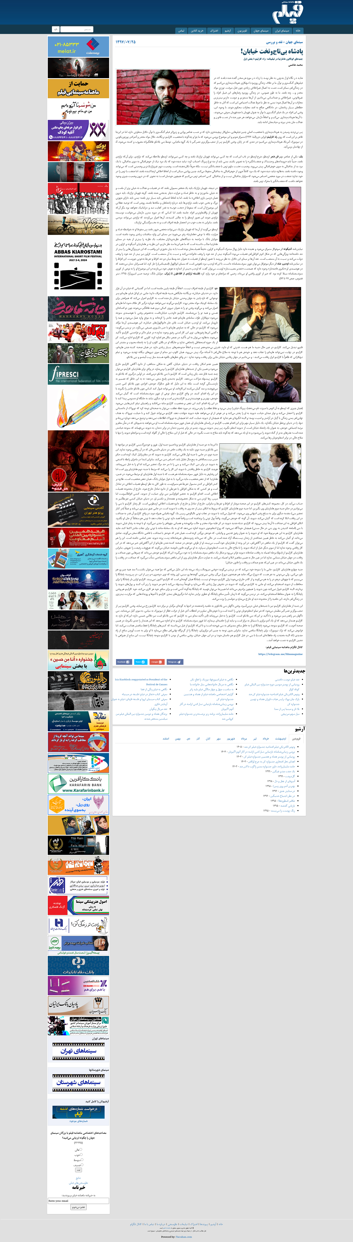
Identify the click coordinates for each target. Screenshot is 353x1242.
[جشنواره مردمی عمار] (78, 579)
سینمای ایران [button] (282, 30)
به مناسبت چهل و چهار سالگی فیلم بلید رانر (211, 689)
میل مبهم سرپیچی (290, 713)
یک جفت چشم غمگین (284, 771)
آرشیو (228, 30)
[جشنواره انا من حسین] (78, 660)
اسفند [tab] (166, 738)
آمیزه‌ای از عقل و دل (285, 781)
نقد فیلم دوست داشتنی (287, 679)
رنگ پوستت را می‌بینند (283, 810)
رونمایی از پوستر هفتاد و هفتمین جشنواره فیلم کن (269, 756)
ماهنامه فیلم (167, 1228)
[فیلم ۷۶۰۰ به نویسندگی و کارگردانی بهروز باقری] (78, 224)
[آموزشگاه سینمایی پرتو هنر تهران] (78, 509)
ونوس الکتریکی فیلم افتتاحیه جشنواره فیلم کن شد (274, 694)
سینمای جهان (261, 30)
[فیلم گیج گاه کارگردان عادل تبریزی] (78, 332)
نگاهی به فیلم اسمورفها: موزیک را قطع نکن (211, 679)
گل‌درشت (290, 776)
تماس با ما (149, 1224)
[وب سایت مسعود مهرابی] (78, 407)
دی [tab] (188, 738)
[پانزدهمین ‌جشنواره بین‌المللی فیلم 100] (78, 67)
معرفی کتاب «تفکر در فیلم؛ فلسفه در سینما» (144, 694)
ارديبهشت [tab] (280, 738)
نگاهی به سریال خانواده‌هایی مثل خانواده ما (211, 684)
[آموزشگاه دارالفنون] (78, 680)
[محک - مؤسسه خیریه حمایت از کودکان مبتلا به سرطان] (78, 108)
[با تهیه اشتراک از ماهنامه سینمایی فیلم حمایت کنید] (78, 88)
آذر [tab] (198, 738)
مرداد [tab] (244, 738)
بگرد (55, 29)
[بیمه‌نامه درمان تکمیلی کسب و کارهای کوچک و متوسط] (78, 46)
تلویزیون (242, 30)
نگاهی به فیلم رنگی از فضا (154, 689)
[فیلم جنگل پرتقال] (78, 353)
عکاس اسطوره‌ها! (286, 800)
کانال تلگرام (136, 1224)
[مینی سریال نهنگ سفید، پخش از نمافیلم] (78, 171)
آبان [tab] (208, 738)
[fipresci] (78, 374)
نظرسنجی (172, 1224)
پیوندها (204, 1224)
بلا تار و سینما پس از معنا (286, 709)
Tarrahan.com (184, 1236)
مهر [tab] (218, 738)
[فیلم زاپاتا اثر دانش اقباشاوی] (78, 460)
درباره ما (161, 1224)
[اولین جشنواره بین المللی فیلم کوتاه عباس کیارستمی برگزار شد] (78, 265)
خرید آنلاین (197, 30)
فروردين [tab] (296, 738)
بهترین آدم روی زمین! (284, 786)
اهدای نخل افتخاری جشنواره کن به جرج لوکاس (271, 761)
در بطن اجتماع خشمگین (282, 795)
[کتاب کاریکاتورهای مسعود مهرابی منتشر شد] (78, 198)
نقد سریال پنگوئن (158, 709)
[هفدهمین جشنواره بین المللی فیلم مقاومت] (78, 537)
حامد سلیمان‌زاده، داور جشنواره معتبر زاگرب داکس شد (267, 766)
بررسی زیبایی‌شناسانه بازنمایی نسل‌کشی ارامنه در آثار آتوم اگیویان (261, 751)
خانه (298, 30)
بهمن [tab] (178, 738)
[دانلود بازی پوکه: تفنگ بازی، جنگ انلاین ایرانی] (78, 151)
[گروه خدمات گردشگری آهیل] (78, 558)
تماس (181, 30)
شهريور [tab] (231, 738)
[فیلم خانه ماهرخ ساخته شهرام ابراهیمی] (78, 308)
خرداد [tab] (266, 738)
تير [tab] (255, 738)
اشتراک (214, 30)
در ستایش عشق (287, 791)
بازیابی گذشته (287, 805)
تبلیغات (184, 1224)
